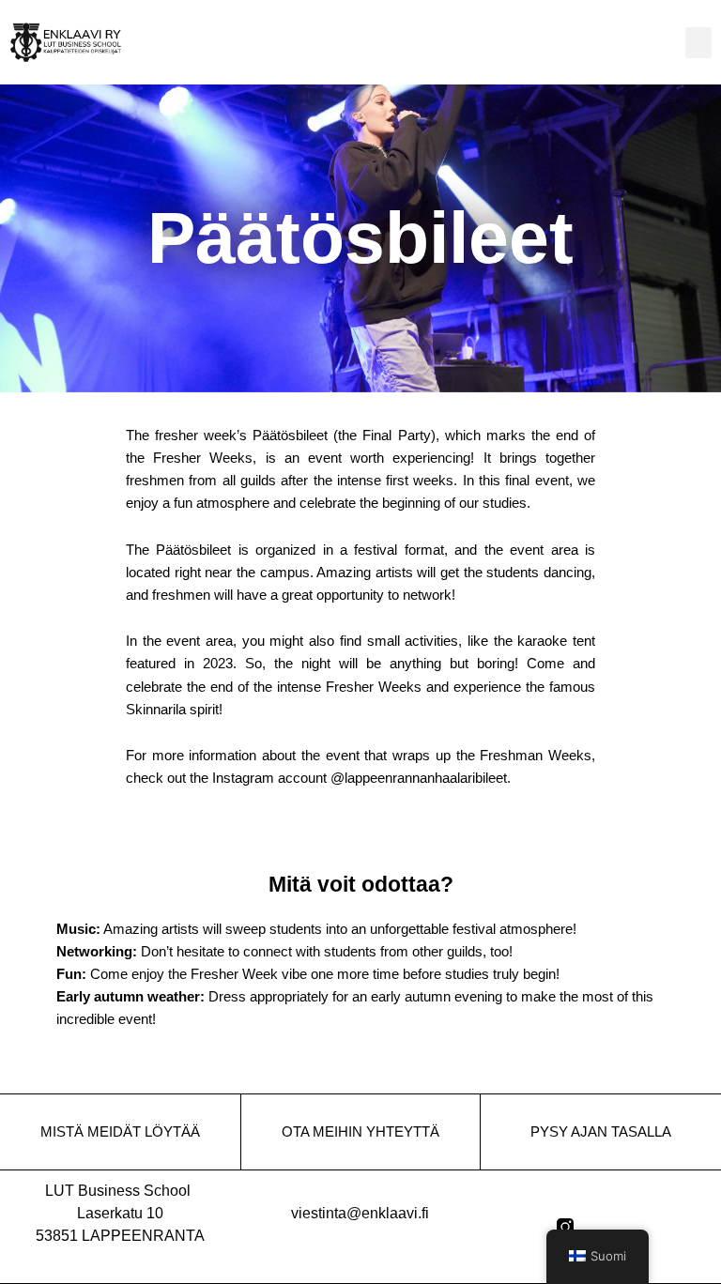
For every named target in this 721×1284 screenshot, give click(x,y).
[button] (698, 42)
